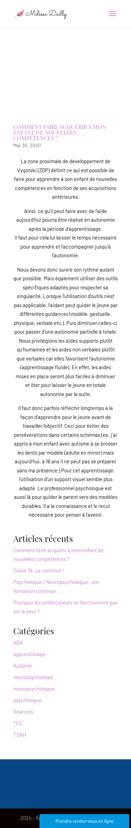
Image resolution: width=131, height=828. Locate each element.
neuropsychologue (33, 688)
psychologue (27, 700)
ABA (18, 642)
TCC (17, 723)
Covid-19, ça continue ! (38, 570)
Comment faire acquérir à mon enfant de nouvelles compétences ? (59, 132)
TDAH (19, 734)
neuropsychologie (33, 677)
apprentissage (29, 654)
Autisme (22, 665)
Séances (23, 711)
